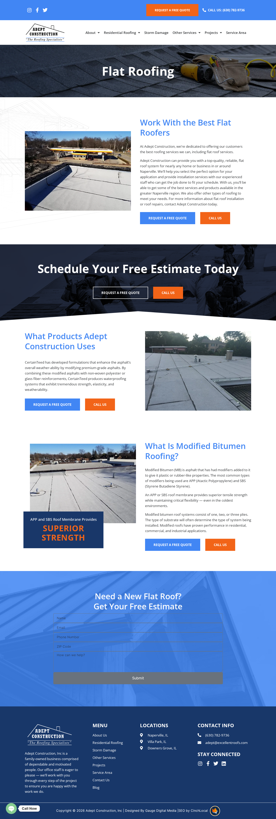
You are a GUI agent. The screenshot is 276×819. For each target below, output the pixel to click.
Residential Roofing (120, 32)
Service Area (236, 32)
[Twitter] (45, 10)
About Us (100, 735)
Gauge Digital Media (160, 811)
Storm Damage (156, 32)
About (90, 32)
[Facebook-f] (37, 10)
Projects (211, 32)
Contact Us (101, 780)
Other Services (184, 32)
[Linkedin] (223, 763)
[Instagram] (29, 10)
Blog (96, 787)
